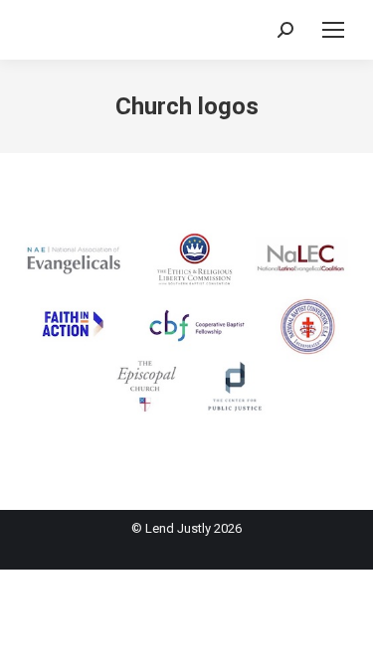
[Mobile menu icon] (333, 30)
